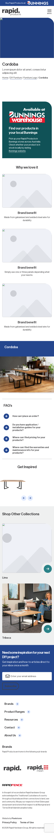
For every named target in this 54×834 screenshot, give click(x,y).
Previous (23, 498)
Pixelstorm (17, 818)
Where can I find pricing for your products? (28, 438)
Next (30, 498)
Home (5, 77)
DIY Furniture (16, 77)
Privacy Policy (9, 822)
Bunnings (37, 3)
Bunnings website (17, 151)
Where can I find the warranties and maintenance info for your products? (30, 450)
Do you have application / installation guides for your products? (26, 427)
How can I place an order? (25, 416)
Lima (27, 551)
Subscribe (10, 686)
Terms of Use (27, 822)
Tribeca (27, 611)
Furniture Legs (30, 77)
